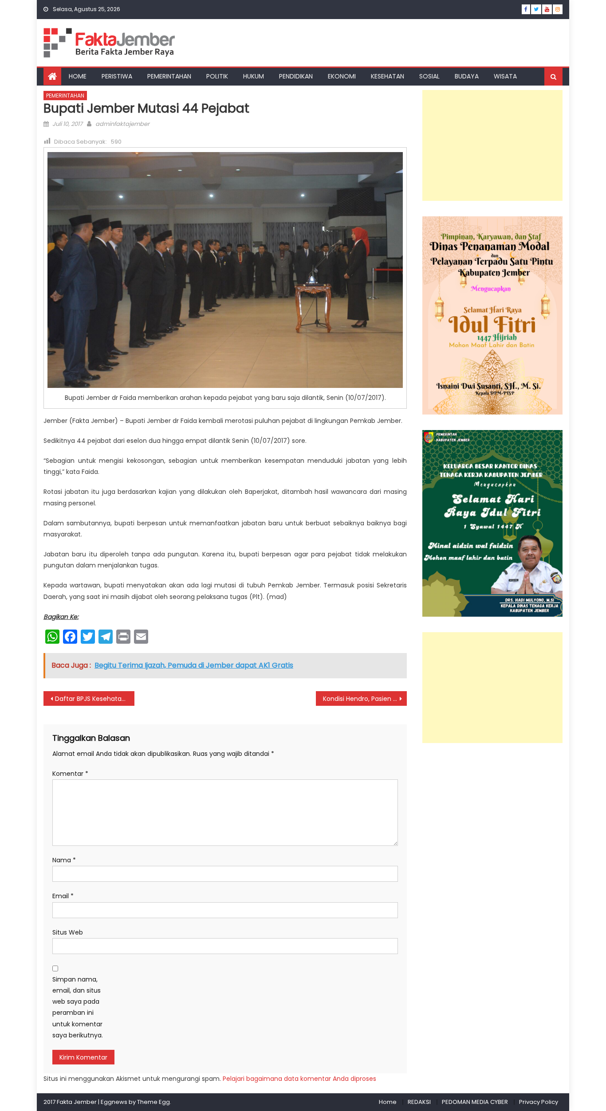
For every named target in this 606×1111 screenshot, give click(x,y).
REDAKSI (419, 1102)
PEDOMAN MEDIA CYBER (475, 1102)
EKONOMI (342, 76)
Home (388, 1102)
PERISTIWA (117, 76)
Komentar (70, 773)
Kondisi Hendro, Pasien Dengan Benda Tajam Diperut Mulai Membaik (365, 698)
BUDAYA (467, 76)
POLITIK (217, 76)
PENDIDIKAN (296, 76)
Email (63, 896)
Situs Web (67, 932)
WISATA (505, 76)
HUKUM (253, 76)
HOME (78, 76)
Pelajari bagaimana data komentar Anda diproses (299, 1078)
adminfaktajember (122, 124)
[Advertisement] (492, 145)
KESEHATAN (387, 76)
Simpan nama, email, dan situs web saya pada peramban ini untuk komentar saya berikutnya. (77, 1007)
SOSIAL (429, 76)
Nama (64, 860)
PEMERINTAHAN (169, 76)
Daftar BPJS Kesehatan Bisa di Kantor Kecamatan (94, 698)
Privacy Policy (538, 1102)
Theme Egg (153, 1102)
